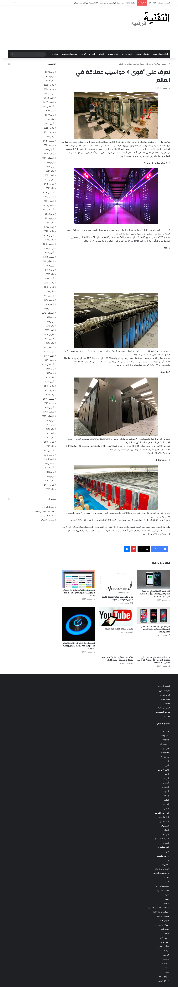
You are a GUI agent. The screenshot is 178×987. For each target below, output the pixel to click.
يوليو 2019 (49, 265)
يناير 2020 (49, 240)
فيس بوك (165, 942)
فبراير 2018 (49, 339)
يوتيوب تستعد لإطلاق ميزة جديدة (119, 629)
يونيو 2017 (49, 373)
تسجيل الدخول (48, 507)
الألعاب (166, 804)
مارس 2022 (49, 128)
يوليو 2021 (49, 162)
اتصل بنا (55, 54)
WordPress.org (47, 520)
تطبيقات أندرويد (142, 54)
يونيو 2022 (49, 115)
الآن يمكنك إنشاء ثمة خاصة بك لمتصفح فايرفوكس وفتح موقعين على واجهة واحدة (79, 592)
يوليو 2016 (49, 420)
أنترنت (166, 778)
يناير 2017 (50, 394)
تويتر (167, 899)
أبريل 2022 (49, 124)
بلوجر (166, 860)
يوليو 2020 (49, 214)
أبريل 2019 (49, 278)
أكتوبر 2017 (49, 356)
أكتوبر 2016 (49, 407)
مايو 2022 (50, 119)
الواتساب (165, 834)
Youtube (165, 757)
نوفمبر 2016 (49, 403)
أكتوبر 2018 (49, 304)
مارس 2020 (49, 231)
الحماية (101, 54)
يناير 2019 (50, 291)
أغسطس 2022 (48, 106)
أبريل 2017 (49, 382)
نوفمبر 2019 (49, 248)
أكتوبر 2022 (49, 98)
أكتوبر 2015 (49, 459)
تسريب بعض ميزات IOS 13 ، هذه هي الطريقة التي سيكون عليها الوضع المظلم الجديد (155, 629)
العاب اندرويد (127, 54)
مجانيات (165, 963)
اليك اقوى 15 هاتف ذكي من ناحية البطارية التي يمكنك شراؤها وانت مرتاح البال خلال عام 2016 (154, 593)
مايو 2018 (50, 326)
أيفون (166, 791)
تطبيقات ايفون (163, 890)
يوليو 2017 (49, 369)
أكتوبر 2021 (49, 149)
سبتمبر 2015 (49, 463)
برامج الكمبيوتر (162, 856)
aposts (166, 731)
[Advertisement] (61, 27)
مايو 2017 (50, 377)
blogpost (165, 735)
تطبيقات (165, 882)
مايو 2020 (49, 222)
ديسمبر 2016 (48, 399)
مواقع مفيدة (113, 54)
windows (165, 753)
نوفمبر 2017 (49, 351)
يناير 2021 (50, 188)
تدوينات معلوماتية (161, 869)
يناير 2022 (49, 136)
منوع (167, 972)
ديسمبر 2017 (48, 347)
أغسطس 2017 (48, 364)
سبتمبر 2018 (49, 308)
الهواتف (166, 830)
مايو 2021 (50, 171)
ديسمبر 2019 (48, 244)
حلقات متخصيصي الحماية (158, 907)
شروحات (165, 929)
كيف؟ (166, 950)
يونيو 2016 (49, 425)
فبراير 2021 (49, 184)
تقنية (167, 894)
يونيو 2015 (49, 476)
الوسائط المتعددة (162, 839)
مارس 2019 (49, 283)
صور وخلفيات (163, 937)
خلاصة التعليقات (47, 516)
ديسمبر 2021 (48, 141)
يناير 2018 (50, 343)
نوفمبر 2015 (49, 455)
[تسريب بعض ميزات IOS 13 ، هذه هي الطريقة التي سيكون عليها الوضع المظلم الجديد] (153, 615)
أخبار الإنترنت (163, 770)
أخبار (167, 765)
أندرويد (166, 783)
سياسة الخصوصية (69, 54)
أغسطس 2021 (48, 158)
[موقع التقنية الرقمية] (150, 19)
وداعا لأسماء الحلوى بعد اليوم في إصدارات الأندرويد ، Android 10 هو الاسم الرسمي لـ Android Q (153, 660)
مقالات (157, 64)
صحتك (166, 933)
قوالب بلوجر (164, 946)
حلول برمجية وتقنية (161, 912)
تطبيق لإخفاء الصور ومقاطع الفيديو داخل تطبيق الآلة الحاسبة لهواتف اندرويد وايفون (103, 3)
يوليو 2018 (49, 317)
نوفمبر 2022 (49, 93)
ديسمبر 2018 (48, 296)
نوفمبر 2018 (49, 300)
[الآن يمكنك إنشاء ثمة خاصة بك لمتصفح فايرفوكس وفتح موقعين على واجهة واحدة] (78, 579)
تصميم (166, 877)
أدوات (166, 774)
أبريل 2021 (49, 175)
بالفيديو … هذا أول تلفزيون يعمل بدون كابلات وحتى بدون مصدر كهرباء (117, 659)
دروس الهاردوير (162, 916)
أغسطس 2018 (48, 313)
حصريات (165, 903)
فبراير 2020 (49, 235)
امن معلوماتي (163, 847)
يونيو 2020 (49, 218)
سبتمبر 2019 (48, 257)
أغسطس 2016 (48, 416)
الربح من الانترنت (88, 54)
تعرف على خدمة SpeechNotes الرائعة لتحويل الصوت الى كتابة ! (117, 598)
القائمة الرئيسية (159, 54)
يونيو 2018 (49, 321)
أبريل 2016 (49, 433)
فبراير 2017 (49, 390)
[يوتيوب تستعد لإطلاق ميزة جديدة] (116, 616)
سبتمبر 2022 (48, 102)
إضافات (166, 796)
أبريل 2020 (49, 227)
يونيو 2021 (49, 167)
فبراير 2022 (49, 132)
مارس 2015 (49, 480)
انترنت (166, 851)
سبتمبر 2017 (49, 360)
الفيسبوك (165, 826)
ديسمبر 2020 (48, 192)
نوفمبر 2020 (48, 197)
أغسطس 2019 (48, 261)
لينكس (166, 955)
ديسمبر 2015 (48, 450)
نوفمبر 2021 (49, 145)
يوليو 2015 (49, 472)
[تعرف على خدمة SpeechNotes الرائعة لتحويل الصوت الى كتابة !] (116, 582)
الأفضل (166, 800)
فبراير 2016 (49, 442)
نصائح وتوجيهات (162, 981)
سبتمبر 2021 (49, 154)
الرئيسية (165, 64)
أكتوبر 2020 (49, 201)
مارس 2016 (49, 437)
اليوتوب (166, 843)
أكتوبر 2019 (49, 253)
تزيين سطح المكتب (161, 873)
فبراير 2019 (49, 287)
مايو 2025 (50, 80)
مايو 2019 (50, 274)
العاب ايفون (164, 821)
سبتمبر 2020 (48, 205)
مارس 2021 (49, 179)
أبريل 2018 (49, 330)
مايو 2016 (50, 429)
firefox (166, 740)
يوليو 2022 (49, 111)
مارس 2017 (49, 386)
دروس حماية (163, 920)
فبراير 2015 (49, 485)
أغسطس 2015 (48, 468)
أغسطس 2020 (47, 210)
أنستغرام (165, 787)
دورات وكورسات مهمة (159, 925)
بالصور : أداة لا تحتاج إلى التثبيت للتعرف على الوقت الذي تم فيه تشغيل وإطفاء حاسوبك (79, 645)
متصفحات (165, 959)
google (166, 748)
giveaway (164, 744)
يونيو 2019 (49, 270)
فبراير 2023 (49, 89)
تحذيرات (165, 864)
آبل (167, 761)
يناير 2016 (50, 446)
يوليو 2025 (49, 72)
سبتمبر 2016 (48, 412)
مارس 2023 (49, 85)
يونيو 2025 (49, 76)
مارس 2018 (49, 334)
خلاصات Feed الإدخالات (44, 511)
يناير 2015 (50, 489)
